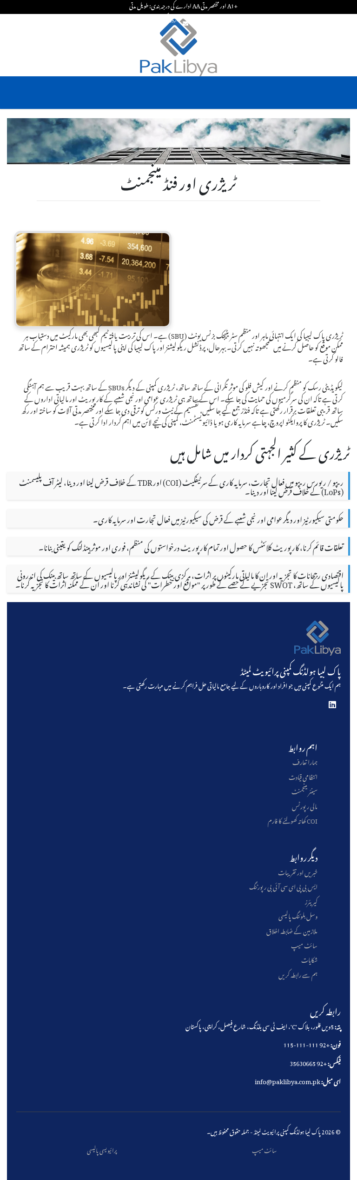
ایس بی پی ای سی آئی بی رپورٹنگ (283, 885)
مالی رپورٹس (304, 805)
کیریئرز (311, 900)
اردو (174, 19)
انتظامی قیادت (303, 776)
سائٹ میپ (304, 944)
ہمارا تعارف (304, 761)
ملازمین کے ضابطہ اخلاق (291, 930)
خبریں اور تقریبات (297, 871)
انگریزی (162, 19)
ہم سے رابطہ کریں (297, 973)
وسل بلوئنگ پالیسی (297, 915)
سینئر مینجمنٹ (304, 790)
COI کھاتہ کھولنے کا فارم (292, 819)
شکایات (309, 958)
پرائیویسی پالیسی (102, 1149)
